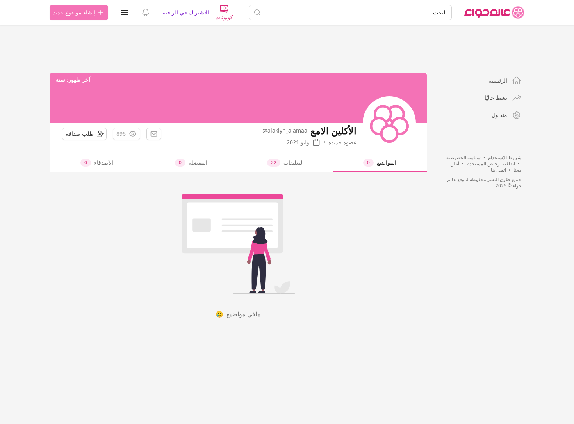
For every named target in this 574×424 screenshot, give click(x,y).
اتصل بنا (498, 170)
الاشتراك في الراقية (186, 12)
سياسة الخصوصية (463, 157)
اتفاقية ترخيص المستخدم (491, 163)
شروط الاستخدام (504, 157)
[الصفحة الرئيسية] (494, 12)
